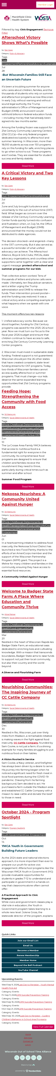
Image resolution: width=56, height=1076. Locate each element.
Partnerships (24, 63)
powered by (20, 1071)
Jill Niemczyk (10, 414)
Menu (4, 5)
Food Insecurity (29, 428)
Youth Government (13, 834)
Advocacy (38, 63)
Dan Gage (9, 50)
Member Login (45, 4)
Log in (28, 1044)
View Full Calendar (43, 1026)
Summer (15, 428)
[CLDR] (28, 18)
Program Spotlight (17, 828)
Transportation (18, 525)
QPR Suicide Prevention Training (32, 995)
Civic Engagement (12, 196)
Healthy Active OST (28, 435)
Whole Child (9, 424)
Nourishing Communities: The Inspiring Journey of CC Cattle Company (27, 692)
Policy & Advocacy (17, 53)
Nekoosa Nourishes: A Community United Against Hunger (23, 499)
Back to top (26, 1065)
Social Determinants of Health (22, 418)
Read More (28, 166)
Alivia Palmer (10, 614)
